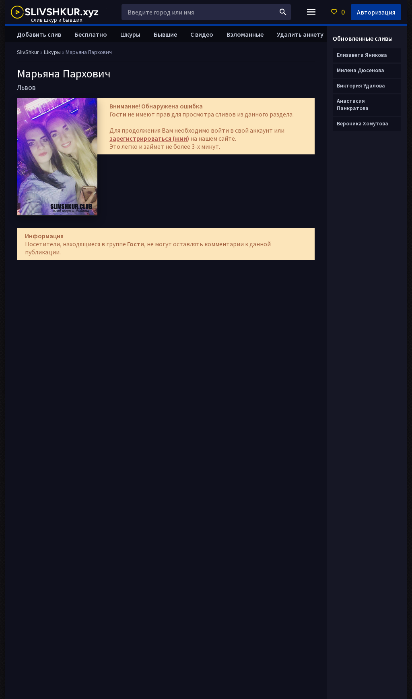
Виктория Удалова (361, 85)
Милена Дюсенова (360, 70)
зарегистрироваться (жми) (149, 138)
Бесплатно (90, 34)
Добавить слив (39, 34)
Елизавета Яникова (362, 54)
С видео (201, 34)
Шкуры (130, 34)
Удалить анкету (300, 34)
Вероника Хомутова (362, 123)
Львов (26, 87)
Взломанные (245, 34)
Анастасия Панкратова (353, 104)
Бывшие (165, 34)
